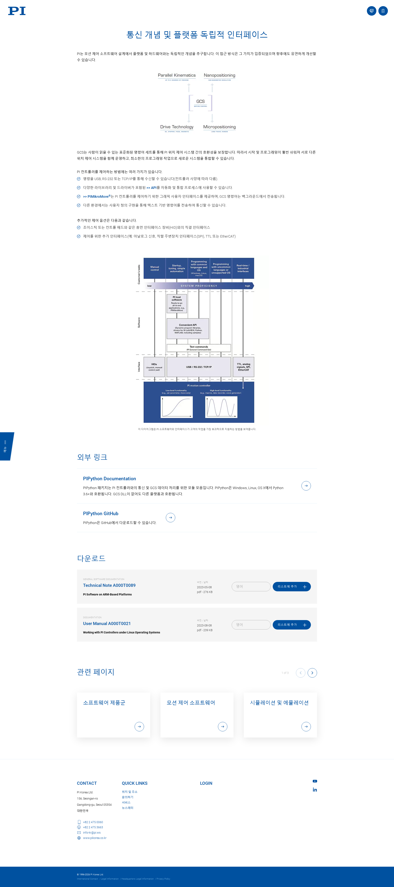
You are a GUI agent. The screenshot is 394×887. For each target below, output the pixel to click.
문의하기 (127, 797)
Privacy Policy (163, 879)
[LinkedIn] (315, 790)
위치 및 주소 (129, 792)
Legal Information (110, 879)
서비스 (126, 802)
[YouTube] (315, 781)
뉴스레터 (127, 808)
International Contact (87, 879)
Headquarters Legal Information (137, 879)
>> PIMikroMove (97, 196)
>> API (152, 188)
